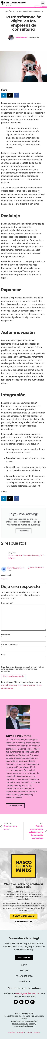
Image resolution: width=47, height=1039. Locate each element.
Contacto (37, 1032)
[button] (43, 3)
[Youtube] (27, 1002)
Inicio (24, 965)
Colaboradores (24, 976)
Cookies (29, 1032)
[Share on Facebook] (16, 95)
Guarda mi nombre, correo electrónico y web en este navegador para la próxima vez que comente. (22, 669)
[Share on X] (10, 95)
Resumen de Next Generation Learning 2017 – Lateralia (26, 556)
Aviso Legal (21, 1032)
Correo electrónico (10, 645)
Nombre (5, 635)
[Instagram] (32, 1002)
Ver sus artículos (15, 806)
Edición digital (11, 11)
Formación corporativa (31, 11)
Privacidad (11, 1032)
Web (3, 655)
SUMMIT (24, 971)
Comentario (7, 603)
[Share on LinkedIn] (4, 95)
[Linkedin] (16, 1002)
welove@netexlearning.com (27, 993)
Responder (4, 579)
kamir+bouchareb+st (15, 568)
